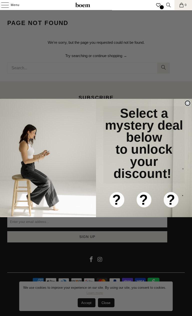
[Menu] (2, 5)
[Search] (168, 5)
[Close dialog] (187, 103)
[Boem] (83, 5)
